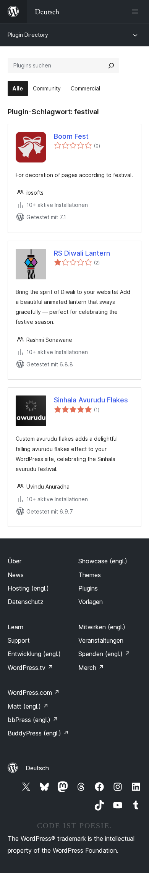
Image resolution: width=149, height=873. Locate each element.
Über (14, 561)
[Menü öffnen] (137, 11)
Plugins (88, 588)
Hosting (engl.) (28, 588)
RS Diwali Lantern (82, 253)
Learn (15, 627)
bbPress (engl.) (33, 720)
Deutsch (37, 768)
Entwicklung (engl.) (34, 654)
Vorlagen (90, 602)
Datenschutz (26, 602)
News (16, 575)
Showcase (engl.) (102, 561)
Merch (91, 667)
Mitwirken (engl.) (101, 627)
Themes (89, 575)
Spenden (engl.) (104, 654)
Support (19, 640)
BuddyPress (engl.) (38, 733)
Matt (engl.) (28, 706)
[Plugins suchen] (111, 65)
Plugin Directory (28, 34)
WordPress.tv (30, 667)
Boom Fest (71, 136)
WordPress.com (34, 692)
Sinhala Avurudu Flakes (91, 400)
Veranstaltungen (100, 640)
